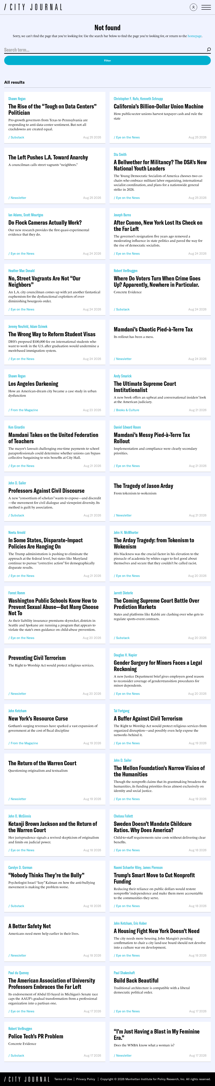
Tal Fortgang (121, 710)
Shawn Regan (17, 98)
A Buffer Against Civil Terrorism (148, 718)
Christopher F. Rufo (126, 98)
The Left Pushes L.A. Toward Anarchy (48, 157)
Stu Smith (120, 154)
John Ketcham (17, 710)
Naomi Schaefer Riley (127, 867)
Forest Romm (16, 592)
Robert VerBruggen (126, 270)
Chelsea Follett (123, 816)
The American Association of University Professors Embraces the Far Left (51, 983)
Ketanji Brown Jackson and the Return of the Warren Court (52, 826)
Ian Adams (15, 214)
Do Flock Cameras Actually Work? (45, 222)
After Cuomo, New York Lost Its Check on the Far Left (158, 225)
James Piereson (153, 867)
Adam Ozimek (38, 326)
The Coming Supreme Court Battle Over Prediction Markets (156, 603)
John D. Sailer (17, 482)
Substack (17, 137)
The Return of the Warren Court (42, 763)
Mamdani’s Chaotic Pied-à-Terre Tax (153, 329)
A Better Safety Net (29, 926)
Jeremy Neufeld (18, 326)
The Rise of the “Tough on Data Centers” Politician (52, 109)
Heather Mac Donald (21, 270)
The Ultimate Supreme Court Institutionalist (145, 386)
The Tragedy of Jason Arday (143, 485)
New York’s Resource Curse (38, 718)
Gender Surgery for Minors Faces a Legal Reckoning (158, 665)
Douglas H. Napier (125, 654)
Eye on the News (128, 137)
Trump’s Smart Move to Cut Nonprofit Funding (154, 878)
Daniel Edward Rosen (127, 427)
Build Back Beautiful (136, 980)
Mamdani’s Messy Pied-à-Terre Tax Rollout (152, 438)
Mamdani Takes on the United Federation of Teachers (53, 438)
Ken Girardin (16, 427)
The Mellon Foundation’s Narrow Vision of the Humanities (159, 771)
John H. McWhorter (126, 532)
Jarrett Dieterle (123, 592)
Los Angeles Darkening (33, 383)
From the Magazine (24, 410)
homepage (195, 36)
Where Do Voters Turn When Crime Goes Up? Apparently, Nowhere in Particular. (157, 281)
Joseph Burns (122, 214)
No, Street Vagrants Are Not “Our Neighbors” (44, 281)
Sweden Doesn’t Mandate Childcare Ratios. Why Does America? (153, 826)
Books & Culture (127, 410)
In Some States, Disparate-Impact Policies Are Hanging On (45, 543)
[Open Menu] (206, 7)
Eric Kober (140, 923)
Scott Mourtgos (33, 214)
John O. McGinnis (19, 816)
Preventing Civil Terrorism (37, 657)
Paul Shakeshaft (124, 972)
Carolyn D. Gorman (20, 867)
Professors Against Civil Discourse (46, 490)
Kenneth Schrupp (151, 98)
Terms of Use (63, 1079)
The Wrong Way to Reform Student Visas (52, 334)
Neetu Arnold (16, 532)
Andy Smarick (122, 375)
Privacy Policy (85, 1079)
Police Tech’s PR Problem (35, 1036)
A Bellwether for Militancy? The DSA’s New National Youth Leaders (160, 165)
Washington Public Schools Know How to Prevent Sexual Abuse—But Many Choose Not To (53, 606)
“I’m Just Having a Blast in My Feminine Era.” (157, 1034)
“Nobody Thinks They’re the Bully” (46, 875)
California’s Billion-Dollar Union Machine (158, 106)
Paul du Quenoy (18, 972)
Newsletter (18, 198)
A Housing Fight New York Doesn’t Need (156, 931)
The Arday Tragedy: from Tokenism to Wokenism (154, 543)
